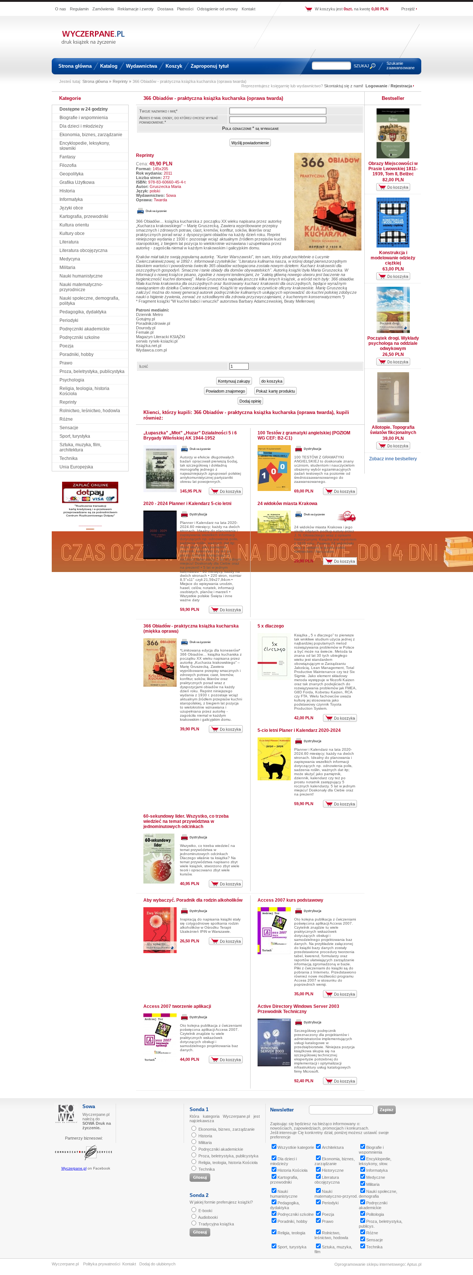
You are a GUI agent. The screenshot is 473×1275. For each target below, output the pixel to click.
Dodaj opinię (250, 401)
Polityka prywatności (101, 1264)
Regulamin (79, 9)
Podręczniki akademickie (84, 329)
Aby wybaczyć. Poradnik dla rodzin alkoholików (192, 900)
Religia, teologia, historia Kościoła (228, 1162)
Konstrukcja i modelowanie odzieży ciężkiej (393, 258)
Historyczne (333, 1170)
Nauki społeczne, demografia (378, 1193)
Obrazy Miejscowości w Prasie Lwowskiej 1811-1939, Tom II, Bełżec (393, 168)
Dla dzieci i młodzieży (81, 126)
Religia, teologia (291, 1233)
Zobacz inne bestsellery (393, 458)
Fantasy (67, 156)
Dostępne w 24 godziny (83, 109)
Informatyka (71, 199)
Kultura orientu (74, 225)
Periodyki (68, 320)
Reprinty (67, 402)
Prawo (65, 363)
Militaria (67, 267)
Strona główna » (96, 81)
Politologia (375, 1214)
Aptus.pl (414, 1264)
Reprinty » (122, 81)
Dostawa (165, 9)
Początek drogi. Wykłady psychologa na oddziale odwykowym (393, 343)
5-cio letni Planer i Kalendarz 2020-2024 (299, 730)
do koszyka (271, 381)
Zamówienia (103, 9)
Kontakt (248, 9)
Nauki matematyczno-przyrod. (336, 1193)
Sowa (171, 195)
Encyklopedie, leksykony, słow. (375, 1161)
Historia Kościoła (292, 1170)
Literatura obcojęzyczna (83, 250)
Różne (66, 419)
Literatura (69, 242)
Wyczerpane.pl (73, 1168)
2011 (168, 173)
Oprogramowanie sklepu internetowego (369, 1264)
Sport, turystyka (74, 436)
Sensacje (68, 427)
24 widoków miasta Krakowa (287, 503)
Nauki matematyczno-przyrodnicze (81, 287)
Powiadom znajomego (225, 391)
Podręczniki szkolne (79, 337)
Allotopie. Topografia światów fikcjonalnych (393, 430)
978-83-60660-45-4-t (167, 182)
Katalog (109, 66)
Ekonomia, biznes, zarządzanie (90, 134)
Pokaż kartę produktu (275, 391)
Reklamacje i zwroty (136, 9)
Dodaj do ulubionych (157, 1264)
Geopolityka (71, 173)
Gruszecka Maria (165, 186)
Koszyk (174, 66)
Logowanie (376, 86)
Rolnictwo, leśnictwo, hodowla (89, 410)
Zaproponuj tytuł (210, 66)
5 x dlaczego (271, 626)
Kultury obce (72, 233)
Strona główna (75, 66)
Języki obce (71, 208)
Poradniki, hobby (76, 354)
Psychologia (71, 380)
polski (155, 191)
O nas (60, 9)
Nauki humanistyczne (81, 276)
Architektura (333, 1147)
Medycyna (69, 259)
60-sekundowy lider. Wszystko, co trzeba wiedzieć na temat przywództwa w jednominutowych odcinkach (186, 821)
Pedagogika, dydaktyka (82, 311)
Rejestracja (401, 86)
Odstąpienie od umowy (217, 9)
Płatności (185, 9)
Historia (67, 191)
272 (166, 177)
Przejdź (408, 9)
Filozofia (67, 165)
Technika (68, 458)
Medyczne (375, 1177)
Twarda (160, 200)
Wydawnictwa (141, 66)
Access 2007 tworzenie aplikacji (177, 1006)
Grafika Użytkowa (77, 182)
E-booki (205, 1210)
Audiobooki (208, 1217)
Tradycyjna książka (216, 1224)
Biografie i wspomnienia (83, 117)
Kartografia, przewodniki (83, 216)
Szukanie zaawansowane (401, 65)
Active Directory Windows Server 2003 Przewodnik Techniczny (298, 1009)
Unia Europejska (76, 467)
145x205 (160, 168)
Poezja (66, 346)
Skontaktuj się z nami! (343, 86)
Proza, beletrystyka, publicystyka (92, 371)
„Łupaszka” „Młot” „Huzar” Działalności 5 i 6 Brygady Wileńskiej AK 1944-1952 (190, 435)
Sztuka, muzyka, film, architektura (80, 447)
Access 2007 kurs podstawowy (290, 900)
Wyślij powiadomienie (250, 143)
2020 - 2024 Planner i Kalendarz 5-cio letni (187, 503)
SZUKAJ (361, 66)
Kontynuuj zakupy (234, 381)
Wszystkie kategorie (296, 1147)
